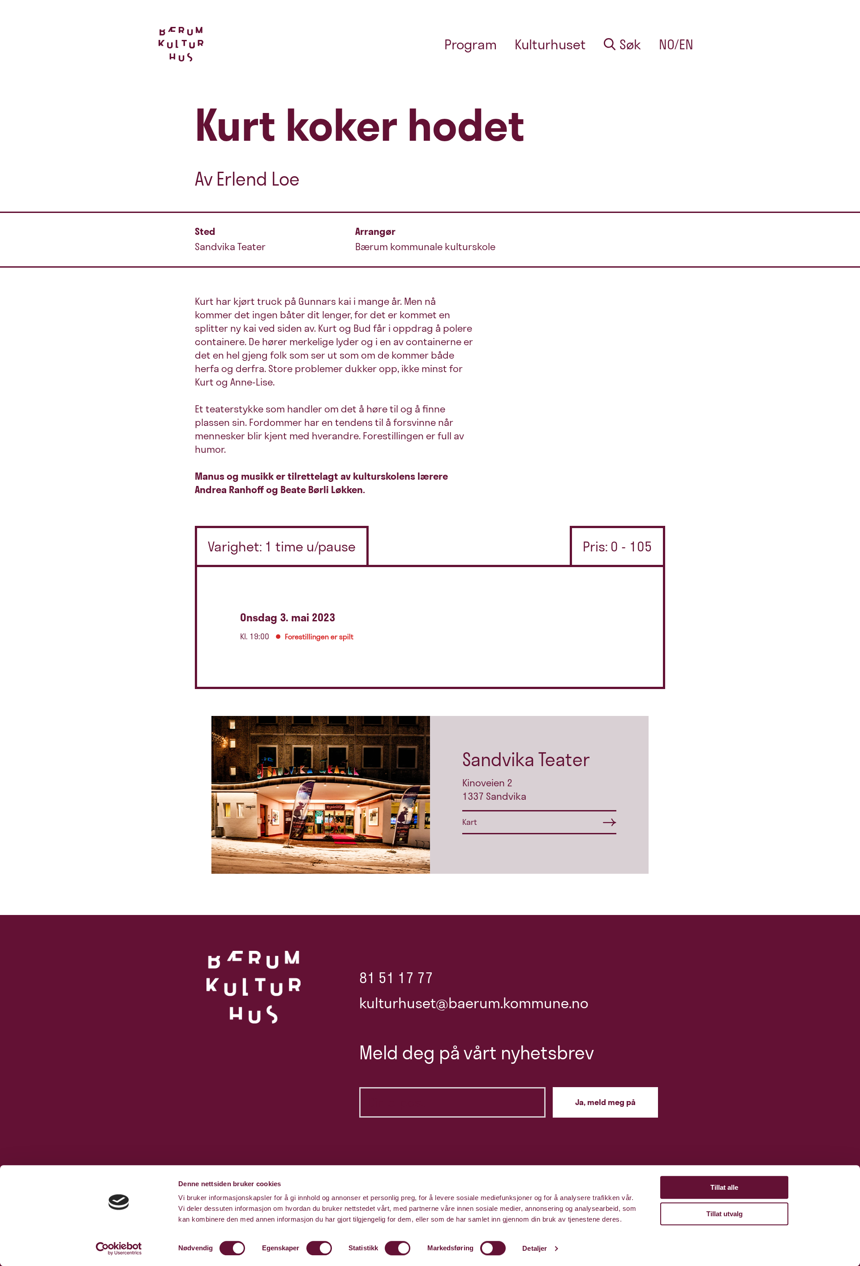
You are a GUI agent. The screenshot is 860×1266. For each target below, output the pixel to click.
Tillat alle (724, 1187)
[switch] (319, 1248)
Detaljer (534, 1248)
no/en (676, 44)
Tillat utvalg (724, 1214)
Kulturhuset (550, 44)
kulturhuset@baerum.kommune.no (474, 1003)
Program (470, 44)
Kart (469, 822)
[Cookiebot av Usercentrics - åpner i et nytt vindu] (119, 1248)
